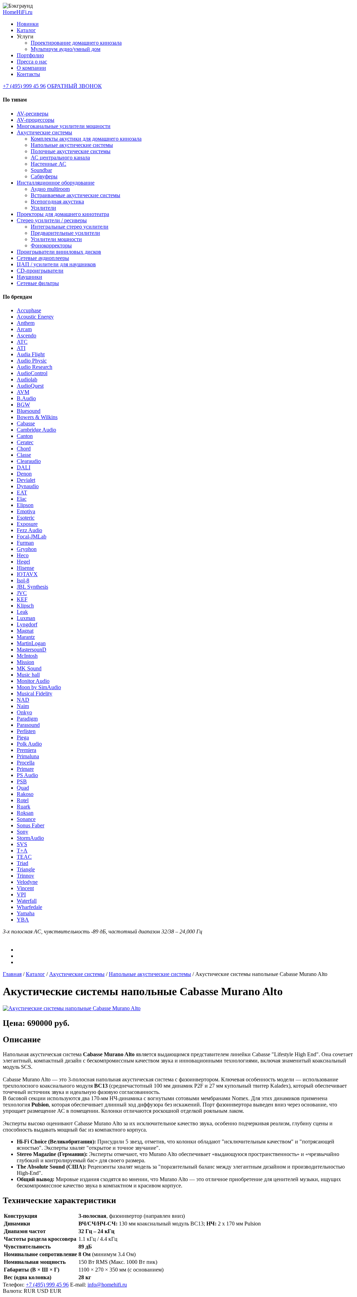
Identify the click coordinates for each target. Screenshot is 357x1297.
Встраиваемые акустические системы (75, 195)
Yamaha (26, 913)
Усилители (43, 208)
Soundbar (41, 170)
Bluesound (28, 411)
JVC (22, 593)
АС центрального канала (60, 158)
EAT (22, 492)
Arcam (24, 329)
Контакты (28, 74)
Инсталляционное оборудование (55, 183)
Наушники (29, 277)
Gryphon (27, 549)
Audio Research (34, 367)
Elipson (25, 505)
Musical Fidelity (34, 693)
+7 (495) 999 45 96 (24, 86)
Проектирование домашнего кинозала (76, 43)
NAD (23, 700)
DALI (23, 467)
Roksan (25, 813)
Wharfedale (29, 907)
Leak (22, 612)
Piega (23, 737)
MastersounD (31, 650)
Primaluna (28, 756)
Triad (22, 863)
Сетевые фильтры (38, 283)
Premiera (26, 750)
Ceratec (25, 442)
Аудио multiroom (50, 189)
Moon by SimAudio (39, 687)
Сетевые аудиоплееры (43, 258)
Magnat (25, 631)
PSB (22, 781)
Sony (22, 832)
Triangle (26, 869)
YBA (23, 920)
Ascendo (26, 335)
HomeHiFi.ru (17, 12)
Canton (25, 436)
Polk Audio (29, 744)
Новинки (28, 24)
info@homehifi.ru (107, 1285)
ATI (21, 348)
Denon (24, 474)
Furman (25, 543)
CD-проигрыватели (40, 271)
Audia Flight (31, 354)
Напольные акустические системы (72, 145)
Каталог (26, 30)
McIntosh (27, 656)
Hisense (25, 568)
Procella (26, 763)
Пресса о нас (32, 62)
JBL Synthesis (32, 587)
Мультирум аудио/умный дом (65, 49)
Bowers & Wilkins (37, 417)
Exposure (27, 524)
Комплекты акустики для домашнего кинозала (86, 139)
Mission (25, 662)
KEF (22, 599)
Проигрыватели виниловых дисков (59, 252)
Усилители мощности (56, 239)
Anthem (26, 323)
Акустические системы (44, 132)
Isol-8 (23, 580)
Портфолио (30, 55)
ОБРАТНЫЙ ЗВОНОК (74, 86)
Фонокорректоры (51, 245)
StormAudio (30, 838)
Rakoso (25, 794)
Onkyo (24, 712)
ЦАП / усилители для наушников (56, 264)
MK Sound (29, 668)
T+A (22, 851)
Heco (23, 555)
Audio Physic (32, 361)
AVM (23, 392)
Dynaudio (28, 486)
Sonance (26, 819)
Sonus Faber (30, 825)
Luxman (26, 618)
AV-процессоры (35, 120)
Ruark (23, 807)
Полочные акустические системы (71, 151)
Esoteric (26, 518)
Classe (24, 455)
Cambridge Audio (36, 430)
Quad (23, 788)
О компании (31, 68)
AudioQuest (30, 386)
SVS (22, 844)
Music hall (28, 675)
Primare (25, 769)
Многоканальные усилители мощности (64, 126)
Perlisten (26, 731)
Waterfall (27, 901)
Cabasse (26, 423)
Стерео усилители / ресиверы (52, 220)
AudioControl (32, 373)
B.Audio (26, 398)
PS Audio (27, 775)
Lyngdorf (27, 624)
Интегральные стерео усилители (69, 227)
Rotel (23, 800)
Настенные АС (48, 164)
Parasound (28, 725)
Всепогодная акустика (57, 201)
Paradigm (27, 719)
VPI (21, 894)
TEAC (24, 857)
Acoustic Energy (35, 317)
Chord (24, 449)
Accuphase (29, 310)
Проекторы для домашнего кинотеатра (63, 214)
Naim (23, 706)
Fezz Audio (29, 530)
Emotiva (26, 511)
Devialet (26, 480)
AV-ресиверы (32, 114)
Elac (21, 499)
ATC (22, 342)
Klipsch (25, 606)
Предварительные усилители (65, 233)
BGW (23, 405)
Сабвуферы (44, 176)
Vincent (25, 888)
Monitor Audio (33, 681)
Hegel (23, 562)
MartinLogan (31, 643)
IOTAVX (27, 574)
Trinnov (25, 876)
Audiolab (27, 379)
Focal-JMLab (31, 536)
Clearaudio (29, 461)
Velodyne (27, 882)
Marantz (26, 637)
